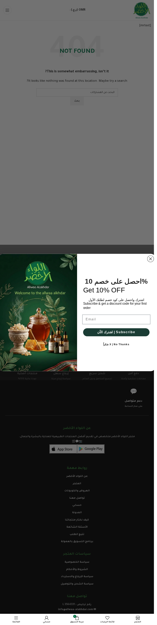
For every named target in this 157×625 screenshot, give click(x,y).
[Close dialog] (150, 259)
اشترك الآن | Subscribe (116, 332)
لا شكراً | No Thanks (116, 344)
